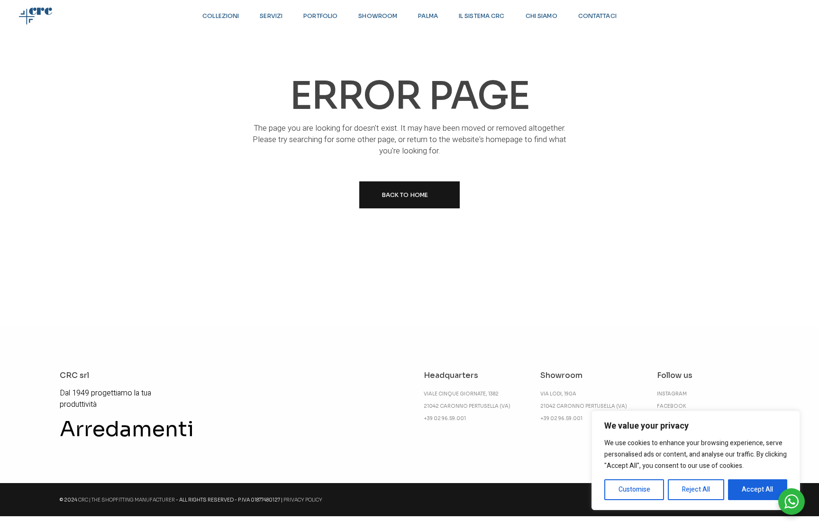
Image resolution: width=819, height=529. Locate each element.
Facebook (671, 406)
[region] (696, 460)
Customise (634, 489)
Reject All (696, 489)
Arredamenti (127, 429)
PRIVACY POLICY (302, 500)
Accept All (757, 489)
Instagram (672, 394)
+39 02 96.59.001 (445, 418)
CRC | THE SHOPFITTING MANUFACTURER (126, 500)
